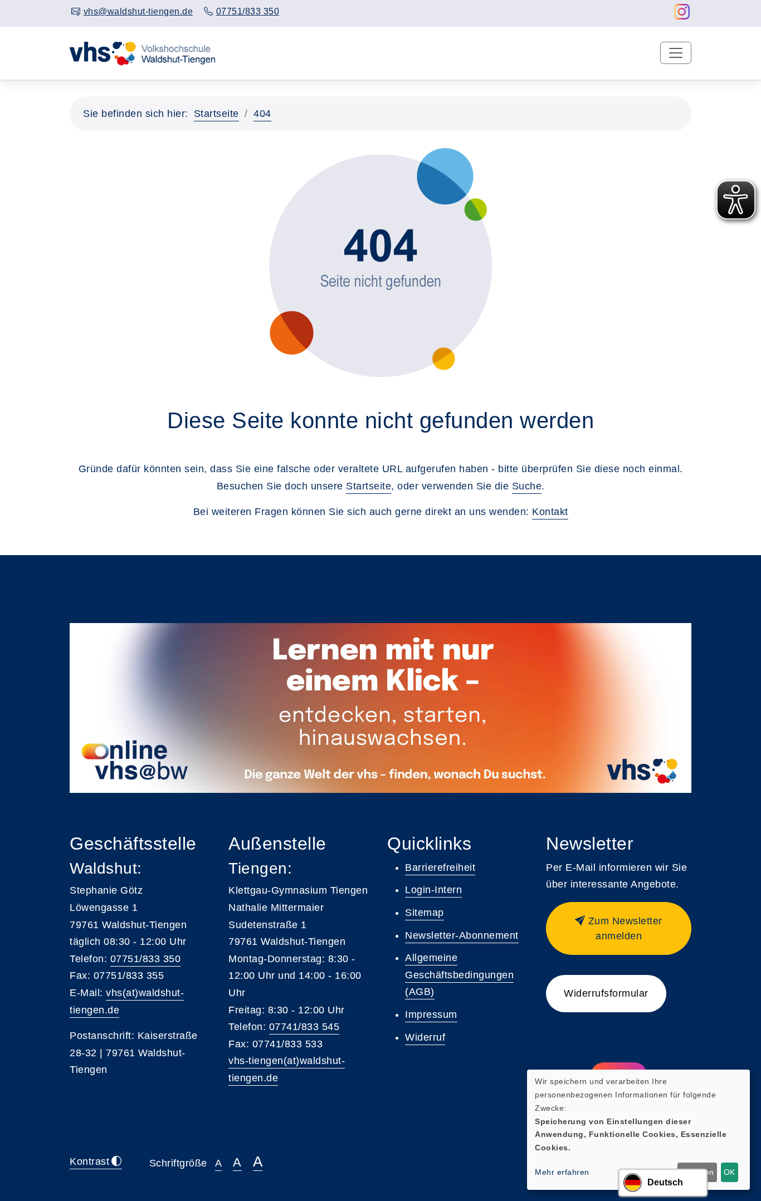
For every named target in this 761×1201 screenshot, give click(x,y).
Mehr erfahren (562, 1172)
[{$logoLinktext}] (143, 52)
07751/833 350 (145, 958)
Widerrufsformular (606, 993)
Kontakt (550, 511)
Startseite (216, 113)
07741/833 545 (304, 1026)
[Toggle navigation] (675, 53)
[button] (618, 928)
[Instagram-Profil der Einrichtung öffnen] (682, 14)
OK (729, 1172)
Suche (527, 486)
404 (262, 113)
